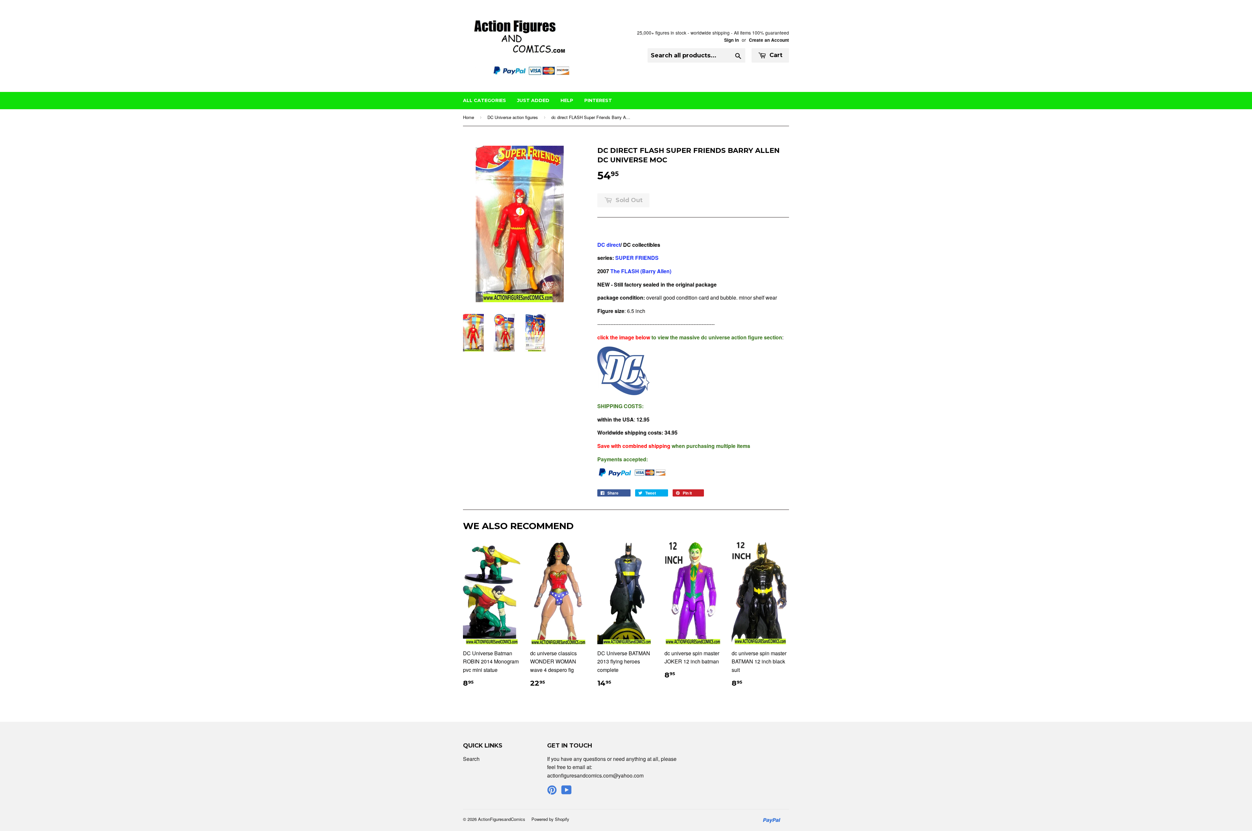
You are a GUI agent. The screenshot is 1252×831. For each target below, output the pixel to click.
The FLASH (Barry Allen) (640, 271)
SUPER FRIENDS (636, 257)
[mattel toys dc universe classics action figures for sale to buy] (623, 393)
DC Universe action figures (512, 117)
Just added (533, 100)
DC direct (608, 244)
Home (468, 117)
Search (471, 759)
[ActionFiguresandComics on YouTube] (566, 791)
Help (566, 100)
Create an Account (769, 40)
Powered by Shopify (550, 819)
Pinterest (598, 100)
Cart (775, 55)
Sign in (731, 40)
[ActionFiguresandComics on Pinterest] (552, 791)
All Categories (484, 100)
